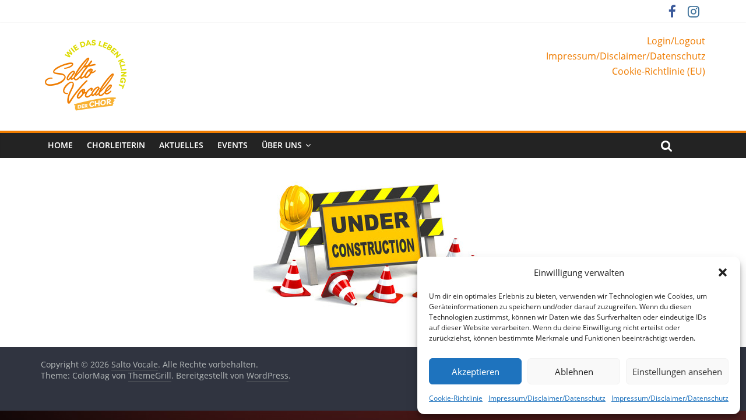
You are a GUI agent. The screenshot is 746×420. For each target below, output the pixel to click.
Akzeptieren (475, 371)
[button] (723, 272)
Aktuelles (181, 144)
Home (60, 144)
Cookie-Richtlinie (456, 398)
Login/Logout (676, 40)
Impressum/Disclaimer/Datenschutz (547, 398)
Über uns (282, 144)
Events (232, 144)
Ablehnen (574, 371)
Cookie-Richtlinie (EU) (658, 71)
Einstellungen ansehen (677, 371)
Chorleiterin (116, 144)
